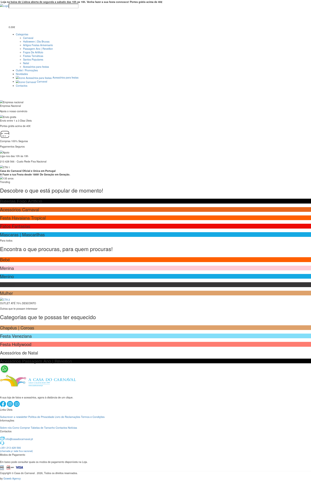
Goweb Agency (12, 478)
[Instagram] (10, 406)
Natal (26, 63)
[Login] (11, 11)
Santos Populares (33, 59)
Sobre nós (6, 427)
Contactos (21, 85)
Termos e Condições (93, 417)
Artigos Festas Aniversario (38, 45)
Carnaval (28, 38)
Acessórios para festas (36, 66)
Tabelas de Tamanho (43, 427)
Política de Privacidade (41, 417)
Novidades (22, 74)
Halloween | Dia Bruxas (36, 41)
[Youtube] (17, 406)
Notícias (72, 427)
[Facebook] (3, 406)
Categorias (22, 34)
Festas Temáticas (33, 56)
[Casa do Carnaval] (4, 5)
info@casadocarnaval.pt (19, 439)
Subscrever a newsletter (14, 417)
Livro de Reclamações (67, 417)
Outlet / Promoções (27, 70)
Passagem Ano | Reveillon (38, 48)
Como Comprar (21, 427)
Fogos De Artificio (33, 52)
